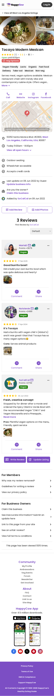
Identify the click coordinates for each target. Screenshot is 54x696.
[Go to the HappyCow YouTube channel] (20, 651)
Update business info (19, 184)
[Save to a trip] (44, 20)
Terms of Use (27, 671)
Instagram (33, 97)
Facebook (46, 97)
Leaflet (8, 129)
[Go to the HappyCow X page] (27, 651)
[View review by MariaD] (10, 249)
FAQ (27, 592)
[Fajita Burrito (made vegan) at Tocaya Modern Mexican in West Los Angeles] (45, 23)
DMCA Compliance (27, 677)
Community (27, 562)
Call (8, 97)
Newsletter (27, 579)
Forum (27, 576)
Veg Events (27, 572)
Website (20, 97)
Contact (27, 596)
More (4, 85)
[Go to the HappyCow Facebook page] (13, 651)
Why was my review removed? (18, 480)
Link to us (27, 599)
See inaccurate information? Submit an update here (23, 516)
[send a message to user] (30, 245)
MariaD (23, 245)
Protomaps (17, 129)
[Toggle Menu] (3, 5)
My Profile (27, 566)
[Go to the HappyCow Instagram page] (40, 651)
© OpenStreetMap (30, 129)
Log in (46, 4)
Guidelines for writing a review (18, 486)
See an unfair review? (13, 530)
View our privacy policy (14, 492)
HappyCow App (27, 609)
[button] (27, 113)
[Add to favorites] (50, 20)
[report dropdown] (48, 245)
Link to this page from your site (18, 524)
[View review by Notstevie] (10, 312)
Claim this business (18, 193)
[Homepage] (15, 5)
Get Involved (27, 582)
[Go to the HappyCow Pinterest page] (33, 651)
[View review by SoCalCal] (10, 383)
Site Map (27, 602)
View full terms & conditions (17, 536)
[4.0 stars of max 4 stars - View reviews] (7, 54)
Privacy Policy (27, 666)
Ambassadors (27, 569)
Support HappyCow (27, 682)
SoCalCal (23, 198)
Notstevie (24, 308)
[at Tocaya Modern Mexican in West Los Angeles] (18, 30)
